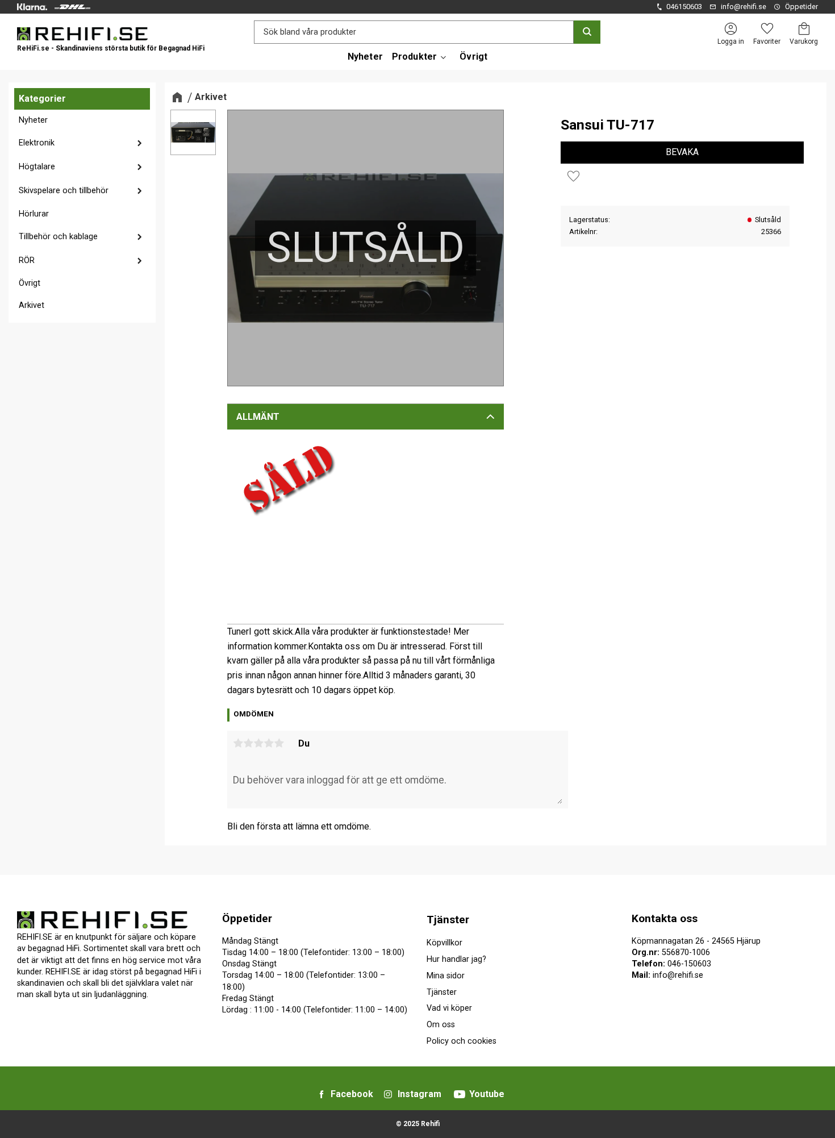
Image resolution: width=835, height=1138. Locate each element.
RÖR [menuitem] (27, 260)
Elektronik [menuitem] (37, 143)
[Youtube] (459, 1094)
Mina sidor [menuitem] (446, 976)
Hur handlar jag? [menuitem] (456, 959)
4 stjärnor (269, 743)
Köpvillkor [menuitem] (444, 943)
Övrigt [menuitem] (473, 56)
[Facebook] (321, 1094)
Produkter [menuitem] (414, 56)
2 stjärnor (248, 743)
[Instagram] (388, 1094)
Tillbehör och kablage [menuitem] (58, 236)
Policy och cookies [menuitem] (461, 1041)
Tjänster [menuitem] (448, 919)
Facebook (352, 1094)
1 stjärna (238, 743)
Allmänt (257, 416)
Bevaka (682, 152)
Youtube (486, 1094)
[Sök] (587, 32)
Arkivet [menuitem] (31, 305)
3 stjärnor (258, 743)
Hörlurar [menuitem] (34, 214)
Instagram (419, 1094)
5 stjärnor (279, 743)
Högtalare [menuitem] (37, 167)
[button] (766, 29)
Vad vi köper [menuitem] (449, 1008)
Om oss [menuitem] (441, 1024)
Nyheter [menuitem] (365, 56)
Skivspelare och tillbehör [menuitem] (63, 190)
